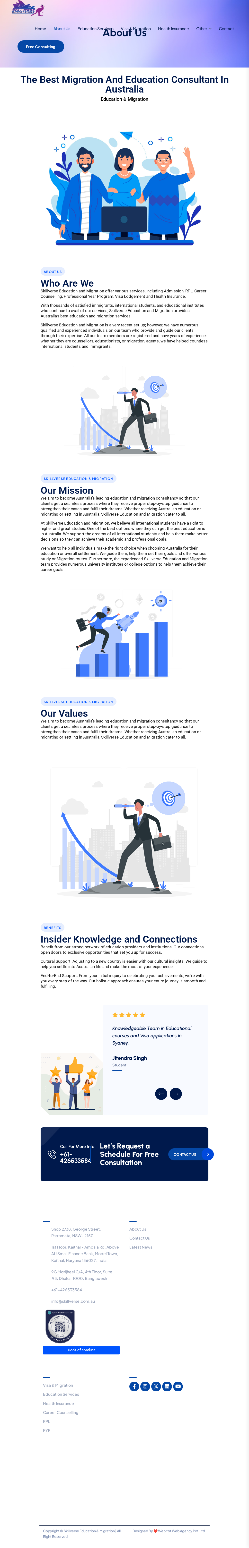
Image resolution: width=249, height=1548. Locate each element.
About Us (61, 28)
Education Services (96, 28)
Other (201, 28)
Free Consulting (41, 46)
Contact (226, 28)
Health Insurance (173, 28)
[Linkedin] (167, 1386)
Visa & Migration (136, 28)
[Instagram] (145, 1386)
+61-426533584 (75, 1157)
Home (40, 28)
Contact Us (185, 1154)
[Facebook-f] (134, 1386)
